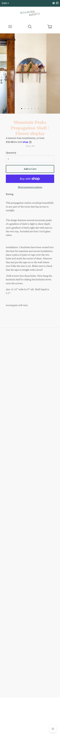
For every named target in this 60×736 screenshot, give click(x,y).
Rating (9, 194)
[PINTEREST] (53, 3)
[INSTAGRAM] (56, 3)
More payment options (30, 187)
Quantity (11, 152)
